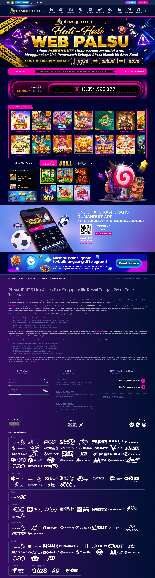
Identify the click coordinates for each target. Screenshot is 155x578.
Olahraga (90, 13)
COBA (50, 173)
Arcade (109, 13)
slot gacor (32, 300)
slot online (30, 357)
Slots (61, 13)
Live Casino (70, 13)
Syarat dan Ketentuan (59, 278)
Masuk (131, 3)
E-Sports (119, 13)
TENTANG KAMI (31, 278)
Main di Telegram (23, 3)
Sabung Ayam (129, 13)
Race (80, 13)
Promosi (139, 13)
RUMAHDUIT (12, 306)
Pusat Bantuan (44, 278)
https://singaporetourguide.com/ (130, 381)
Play (37, 91)
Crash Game (100, 13)
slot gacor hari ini (98, 332)
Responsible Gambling (15, 278)
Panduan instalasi (103, 233)
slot (27, 340)
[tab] (48, 163)
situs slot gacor (42, 314)
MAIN (22, 120)
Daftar (142, 3)
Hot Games (51, 13)
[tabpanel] (77, 42)
